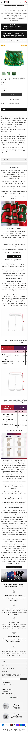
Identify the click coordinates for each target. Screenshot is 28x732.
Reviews (4, 163)
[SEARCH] (20, 2)
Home (3, 40)
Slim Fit (3, 45)
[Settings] (26, 2)
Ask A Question (14, 99)
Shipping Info (5, 159)
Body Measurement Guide (14, 567)
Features (3, 85)
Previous (2, 57)
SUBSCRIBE (23, 679)
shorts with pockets (18, 193)
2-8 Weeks (24, 45)
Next (26, 57)
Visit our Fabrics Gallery (14, 256)
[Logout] (22, 2)
